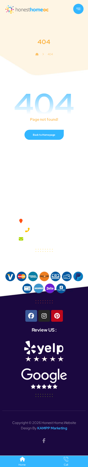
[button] (78, 9)
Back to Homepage (44, 134)
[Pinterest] (57, 316)
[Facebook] (31, 316)
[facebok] (44, 440)
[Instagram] (44, 316)
